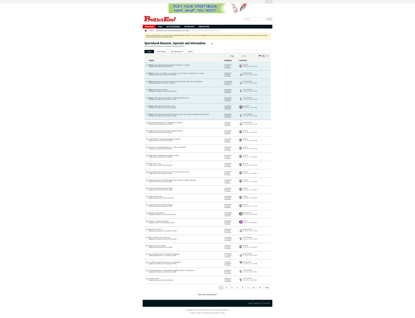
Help (249, 303)
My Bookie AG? (154, 278)
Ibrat (246, 221)
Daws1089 (248, 262)
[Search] (270, 19)
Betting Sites (189, 27)
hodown (157, 198)
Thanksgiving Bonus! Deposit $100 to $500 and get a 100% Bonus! (172, 270)
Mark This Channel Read (208, 294)
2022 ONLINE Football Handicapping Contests (164, 139)
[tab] (149, 51)
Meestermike (159, 75)
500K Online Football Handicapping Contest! (164, 155)
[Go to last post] (256, 66)
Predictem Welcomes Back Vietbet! (161, 205)
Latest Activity (161, 51)
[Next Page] (252, 56)
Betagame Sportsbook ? (157, 213)
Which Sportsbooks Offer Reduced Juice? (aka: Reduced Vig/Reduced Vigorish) (181, 114)
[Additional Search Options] (267, 19)
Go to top (266, 303)
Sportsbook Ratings (161, 90)
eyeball (157, 280)
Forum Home (149, 27)
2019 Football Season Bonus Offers (161, 188)
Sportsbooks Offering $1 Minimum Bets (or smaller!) (172, 65)
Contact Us (257, 303)
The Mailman (159, 91)
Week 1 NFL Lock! (155, 164)
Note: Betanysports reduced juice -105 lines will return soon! (169, 172)
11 (254, 288)
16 (260, 288)
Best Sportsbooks (173, 27)
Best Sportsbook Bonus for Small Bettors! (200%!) (166, 122)
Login (267, 1)
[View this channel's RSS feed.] (212, 43)
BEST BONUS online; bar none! (159, 237)
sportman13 (158, 214)
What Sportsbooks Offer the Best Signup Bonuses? (171, 98)
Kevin (156, 66)
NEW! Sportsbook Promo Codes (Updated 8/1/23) (166, 131)
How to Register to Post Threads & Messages (164, 254)
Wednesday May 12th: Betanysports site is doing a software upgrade (172, 180)
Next (267, 288)
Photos (190, 51)
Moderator (158, 83)
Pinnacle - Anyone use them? (159, 221)
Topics (149, 51)
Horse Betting (204, 27)
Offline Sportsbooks (155, 196)
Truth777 (157, 222)
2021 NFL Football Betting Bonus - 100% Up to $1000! (167, 147)
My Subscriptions (177, 51)
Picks (160, 27)
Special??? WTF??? (156, 229)
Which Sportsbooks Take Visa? (164, 106)
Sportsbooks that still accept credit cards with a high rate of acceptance (178, 81)
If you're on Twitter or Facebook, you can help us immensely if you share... (179, 73)
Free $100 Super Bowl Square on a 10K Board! (165, 262)
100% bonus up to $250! (157, 246)
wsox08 (247, 106)
